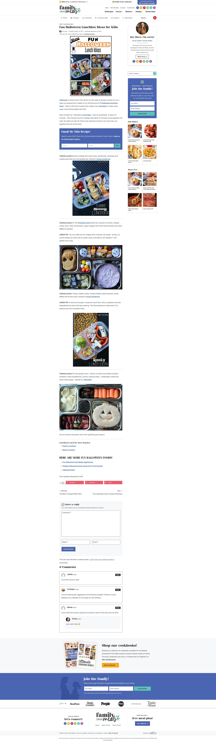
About (107, 8)
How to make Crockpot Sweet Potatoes (134, 140)
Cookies (105, 733)
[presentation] (135, 131)
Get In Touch (117, 725)
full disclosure (109, 740)
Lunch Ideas (87, 115)
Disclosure (91, 733)
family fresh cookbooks (123, 2)
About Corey (106, 725)
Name (65, 542)
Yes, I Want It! (141, 723)
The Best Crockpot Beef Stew (70, 492)
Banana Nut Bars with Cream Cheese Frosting (149, 188)
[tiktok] (151, 7)
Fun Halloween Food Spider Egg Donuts (78, 462)
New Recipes (115, 8)
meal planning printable (74, 2)
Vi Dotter (71, 589)
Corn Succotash (147, 160)
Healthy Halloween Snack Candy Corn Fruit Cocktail (83, 466)
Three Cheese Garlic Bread (133, 161)
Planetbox (88, 380)
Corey (65, 31)
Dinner (65, 18)
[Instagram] (141, 7)
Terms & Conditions (81, 733)
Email (95, 542)
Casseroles (88, 18)
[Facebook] (137, 7)
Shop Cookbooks (109, 665)
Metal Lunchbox (69, 450)
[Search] (154, 73)
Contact (123, 8)
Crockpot (76, 18)
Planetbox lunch (84, 223)
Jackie (70, 574)
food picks (103, 106)
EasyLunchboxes (103, 159)
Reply (117, 574)
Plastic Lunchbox (69, 446)
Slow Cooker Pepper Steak (133, 209)
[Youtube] (147, 7)
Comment (66, 513)
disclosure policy (90, 34)
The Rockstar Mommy (147, 3)
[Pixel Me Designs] (153, 733)
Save (117, 145)
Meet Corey (141, 56)
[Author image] (60, 31)
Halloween (63, 100)
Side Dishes (128, 18)
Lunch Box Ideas (102, 18)
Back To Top (112, 733)
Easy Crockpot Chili (148, 208)
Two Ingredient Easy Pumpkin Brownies (107, 492)
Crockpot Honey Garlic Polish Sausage (148, 140)
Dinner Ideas (150, 12)
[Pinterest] (144, 7)
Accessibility (98, 733)
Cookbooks (131, 8)
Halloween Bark (69, 470)
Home (97, 725)
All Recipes (109, 12)
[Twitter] (154, 7)
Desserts (116, 18)
